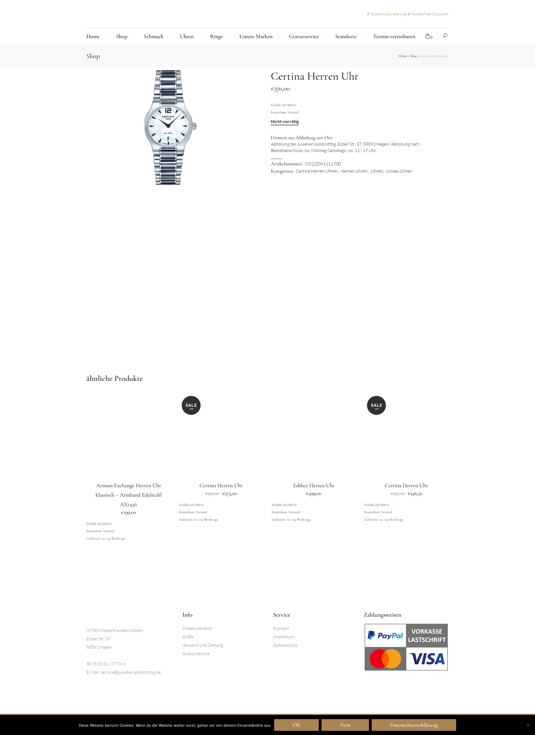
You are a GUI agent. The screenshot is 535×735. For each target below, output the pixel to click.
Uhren (377, 171)
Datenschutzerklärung (414, 725)
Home (402, 56)
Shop (413, 56)
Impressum (284, 637)
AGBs (188, 637)
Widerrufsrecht (197, 628)
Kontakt (281, 628)
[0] (427, 36)
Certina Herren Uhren (317, 171)
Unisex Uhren (399, 171)
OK (296, 725)
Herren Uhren (354, 171)
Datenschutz (285, 645)
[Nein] (528, 725)
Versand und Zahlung (203, 645)
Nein (345, 725)
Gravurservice (196, 653)
